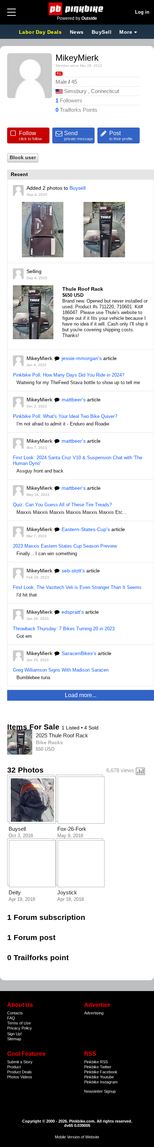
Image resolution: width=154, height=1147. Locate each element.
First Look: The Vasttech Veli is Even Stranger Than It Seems (77, 587)
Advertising (94, 1013)
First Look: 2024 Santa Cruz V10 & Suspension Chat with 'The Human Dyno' (77, 460)
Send (78, 135)
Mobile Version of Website (77, 1137)
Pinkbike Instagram (100, 1082)
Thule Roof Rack (82, 289)
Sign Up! (14, 1034)
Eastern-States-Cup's (86, 529)
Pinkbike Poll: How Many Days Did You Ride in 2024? (68, 375)
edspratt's (73, 612)
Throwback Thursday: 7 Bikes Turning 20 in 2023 (64, 628)
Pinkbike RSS (96, 1062)
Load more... (80, 695)
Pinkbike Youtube (99, 1077)
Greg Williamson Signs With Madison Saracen (61, 670)
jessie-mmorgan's (82, 358)
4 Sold (91, 728)
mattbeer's (74, 399)
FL (59, 73)
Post (121, 135)
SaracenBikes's (79, 653)
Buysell (77, 188)
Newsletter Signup (100, 1091)
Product (14, 1067)
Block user (23, 157)
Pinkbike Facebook (100, 1072)
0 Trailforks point (38, 957)
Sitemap (14, 1039)
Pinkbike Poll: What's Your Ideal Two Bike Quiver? (65, 416)
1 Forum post (31, 937)
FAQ (11, 1018)
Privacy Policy (19, 1028)
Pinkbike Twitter (97, 1067)
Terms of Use (19, 1023)
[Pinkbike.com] (77, 9)
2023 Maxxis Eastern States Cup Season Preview (65, 546)
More (125, 32)
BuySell (102, 32)
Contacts (15, 1013)
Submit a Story (20, 1062)
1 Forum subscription (46, 917)
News (77, 32)
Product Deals (19, 1072)
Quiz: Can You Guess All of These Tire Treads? (62, 504)
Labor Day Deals (41, 32)
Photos (13, 1077)
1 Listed (71, 728)
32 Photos (25, 770)
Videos (26, 1077)
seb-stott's (73, 571)
